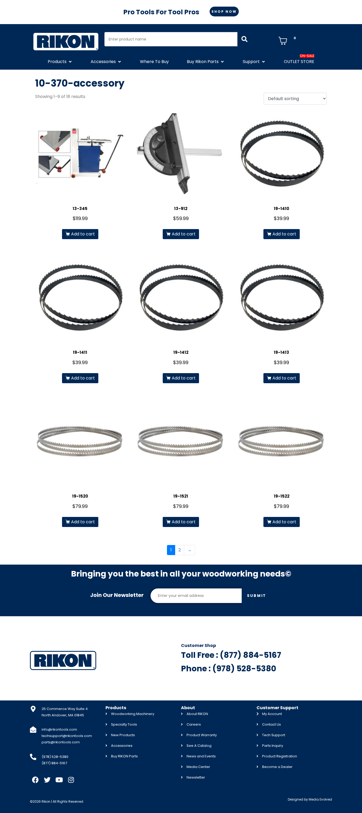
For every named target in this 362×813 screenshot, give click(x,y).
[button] (60, 61)
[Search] (244, 39)
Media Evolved (320, 799)
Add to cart (83, 234)
